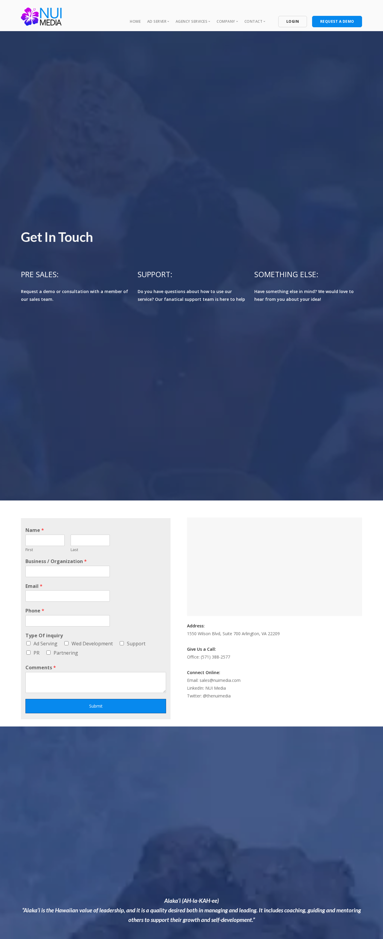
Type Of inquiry (44, 635)
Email (33, 586)
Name (34, 530)
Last (74, 549)
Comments (40, 668)
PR (36, 653)
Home (135, 21)
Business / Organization (56, 561)
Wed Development (92, 643)
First (29, 549)
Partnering (66, 653)
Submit (96, 706)
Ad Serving (45, 643)
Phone (34, 611)
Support (136, 643)
